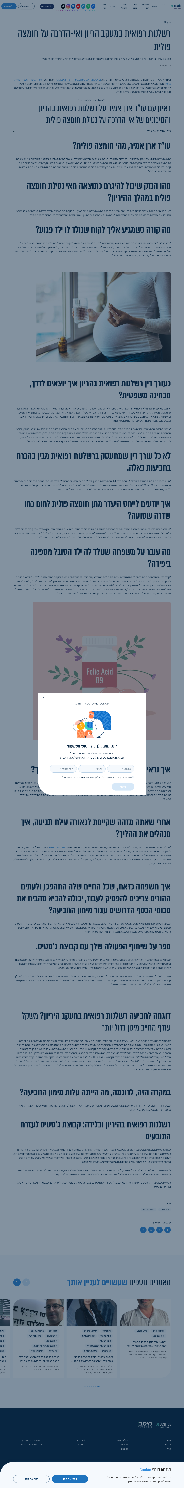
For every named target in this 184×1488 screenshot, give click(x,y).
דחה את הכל (31, 1479)
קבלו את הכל (70, 1479)
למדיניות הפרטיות (72, 777)
